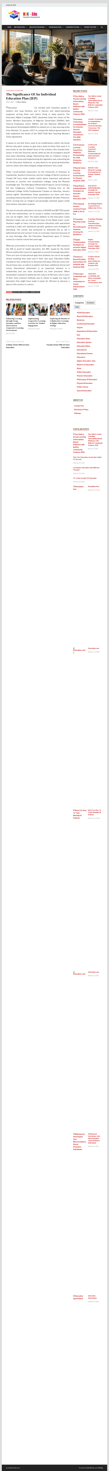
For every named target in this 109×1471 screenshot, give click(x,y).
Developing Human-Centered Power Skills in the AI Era (95, 206)
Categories (79, 303)
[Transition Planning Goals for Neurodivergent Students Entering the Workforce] (79, 219)
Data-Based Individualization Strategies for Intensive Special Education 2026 (94, 190)
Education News (83, 339)
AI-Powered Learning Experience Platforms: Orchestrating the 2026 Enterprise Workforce (94, 151)
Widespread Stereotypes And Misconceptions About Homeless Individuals (94, 1138)
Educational (82, 350)
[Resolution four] (79, 487)
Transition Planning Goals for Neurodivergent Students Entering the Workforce (95, 223)
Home (9, 27)
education (17, 292)
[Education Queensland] (79, 1296)
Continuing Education (86, 324)
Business (81, 320)
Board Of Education (85, 316)
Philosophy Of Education (87, 379)
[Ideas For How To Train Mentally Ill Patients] (79, 810)
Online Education (84, 372)
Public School (82, 387)
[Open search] (101, 27)
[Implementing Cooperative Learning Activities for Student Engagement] (38, 310)
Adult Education (83, 313)
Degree (80, 327)
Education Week (83, 346)
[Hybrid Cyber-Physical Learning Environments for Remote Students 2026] (79, 168)
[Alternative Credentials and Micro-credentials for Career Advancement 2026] (79, 274)
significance (34, 292)
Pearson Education (84, 376)
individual (25, 292)
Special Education (84, 391)
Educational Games (85, 353)
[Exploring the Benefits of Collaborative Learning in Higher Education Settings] (60, 310)
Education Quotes (84, 342)
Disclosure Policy (81, 409)
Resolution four (93, 486)
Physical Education (85, 383)
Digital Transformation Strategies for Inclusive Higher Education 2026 (94, 244)
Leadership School (72, 27)
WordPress (91, 1468)
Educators (81, 357)
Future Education (55, 27)
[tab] (79, 303)
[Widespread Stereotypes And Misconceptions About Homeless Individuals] (79, 1134)
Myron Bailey (22, 102)
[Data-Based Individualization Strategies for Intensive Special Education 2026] (79, 186)
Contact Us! (79, 406)
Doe (78, 335)
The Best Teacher (90, 27)
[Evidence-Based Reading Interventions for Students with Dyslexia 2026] (79, 257)
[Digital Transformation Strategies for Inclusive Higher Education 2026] (79, 240)
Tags (77, 307)
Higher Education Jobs (86, 361)
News (79, 368)
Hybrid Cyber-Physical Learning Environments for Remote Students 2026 (94, 172)
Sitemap (77, 413)
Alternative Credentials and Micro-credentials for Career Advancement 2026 (95, 278)
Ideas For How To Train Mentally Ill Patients (94, 812)
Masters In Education (85, 365)
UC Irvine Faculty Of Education (84, 478)
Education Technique (36, 27)
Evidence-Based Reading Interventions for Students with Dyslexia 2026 (94, 261)
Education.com (93, 648)
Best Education (19, 27)
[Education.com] (79, 649)
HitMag (100, 1468)
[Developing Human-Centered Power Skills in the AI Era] (79, 204)
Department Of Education (14, 90)
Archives (90, 303)
